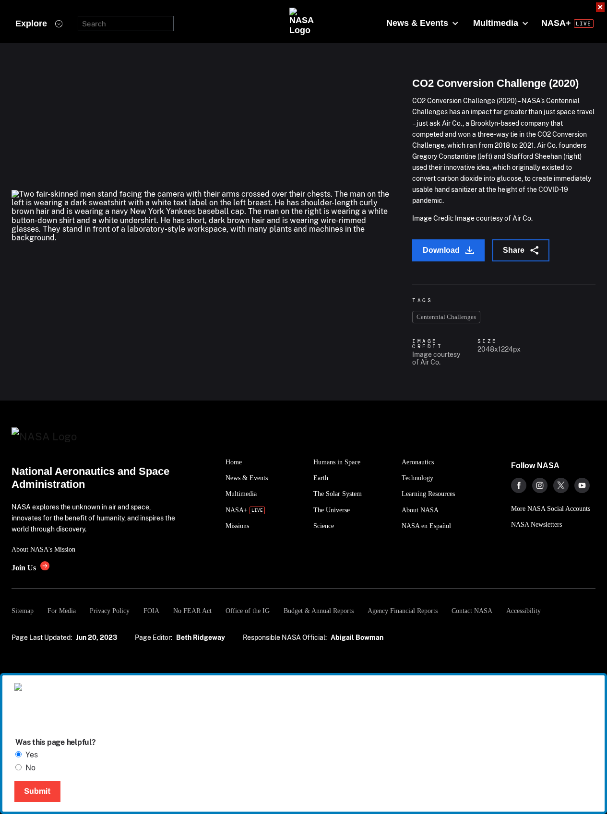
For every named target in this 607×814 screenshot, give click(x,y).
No (30, 767)
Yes (31, 754)
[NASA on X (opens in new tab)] (561, 485)
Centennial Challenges (446, 316)
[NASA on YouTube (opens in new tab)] (582, 485)
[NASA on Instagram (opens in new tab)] (539, 485)
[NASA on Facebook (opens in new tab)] (518, 485)
